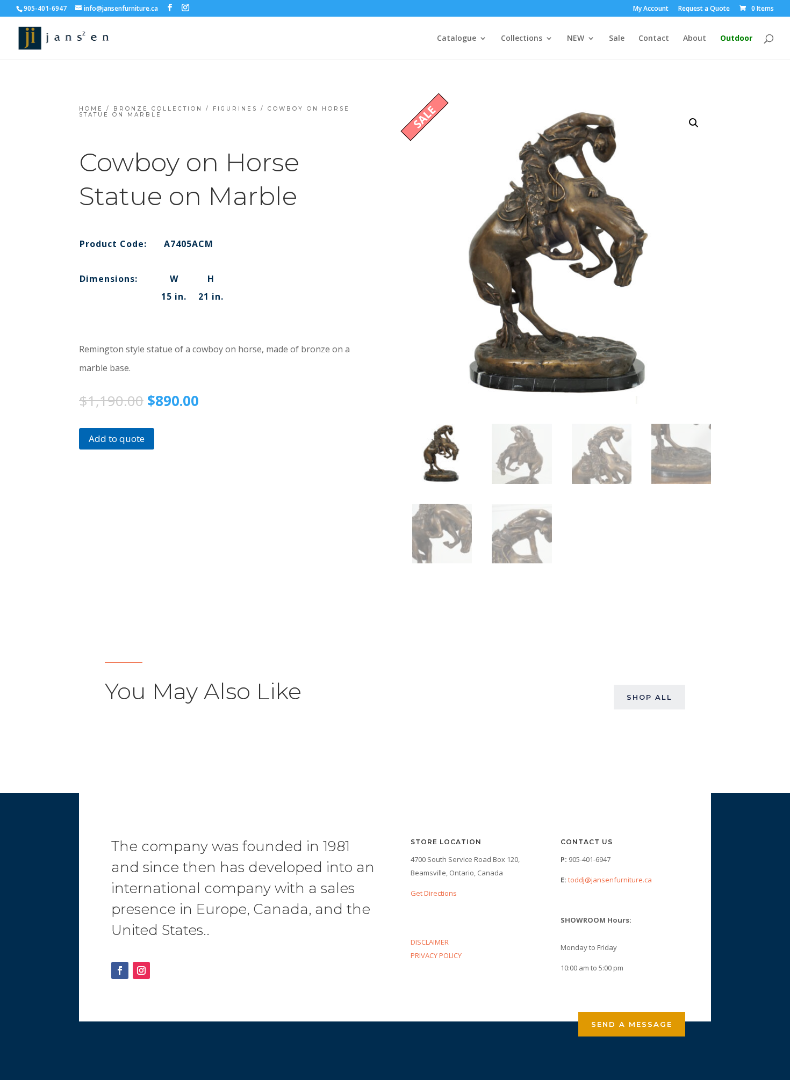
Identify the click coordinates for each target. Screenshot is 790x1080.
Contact (653, 38)
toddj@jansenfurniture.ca (610, 880)
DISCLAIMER (430, 942)
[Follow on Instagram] (141, 970)
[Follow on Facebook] (119, 970)
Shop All (649, 697)
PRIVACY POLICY (436, 955)
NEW (575, 38)
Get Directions (434, 893)
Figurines (235, 108)
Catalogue (456, 38)
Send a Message (631, 1024)
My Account (651, 9)
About (694, 38)
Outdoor (736, 38)
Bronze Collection (158, 108)
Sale (616, 38)
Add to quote (117, 438)
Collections (521, 38)
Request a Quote (704, 9)
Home (91, 108)
